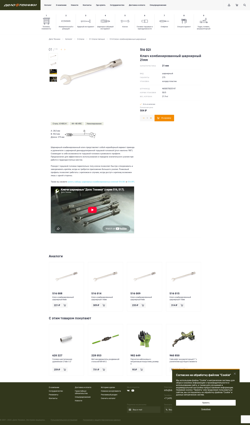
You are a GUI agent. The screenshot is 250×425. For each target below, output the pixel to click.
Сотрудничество (117, 5)
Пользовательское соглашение (64, 420)
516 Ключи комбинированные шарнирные (128, 39)
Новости (74, 5)
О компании (61, 5)
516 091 (131, 182)
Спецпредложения (158, 5)
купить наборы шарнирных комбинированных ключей (93, 182)
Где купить (100, 5)
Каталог (47, 5)
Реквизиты (53, 395)
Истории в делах (108, 387)
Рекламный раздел (109, 395)
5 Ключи (80, 39)
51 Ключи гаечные (97, 39)
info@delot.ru (171, 390)
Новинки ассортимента (111, 391)
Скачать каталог (108, 398)
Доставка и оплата (137, 5)
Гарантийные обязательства (81, 392)
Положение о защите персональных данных (102, 420)
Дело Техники (54, 39)
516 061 (122, 182)
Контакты (87, 5)
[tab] (53, 56)
